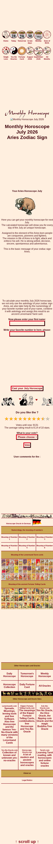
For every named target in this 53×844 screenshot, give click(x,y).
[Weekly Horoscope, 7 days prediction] (38, 39)
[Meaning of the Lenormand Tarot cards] (27, 579)
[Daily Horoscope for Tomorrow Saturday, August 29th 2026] (22, 35)
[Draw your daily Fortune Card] (22, 54)
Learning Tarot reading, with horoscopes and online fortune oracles (45, 758)
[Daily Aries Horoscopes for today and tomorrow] (4, 695)
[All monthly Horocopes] (47, 53)
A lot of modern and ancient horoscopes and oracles (27, 757)
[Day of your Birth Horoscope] (47, 37)
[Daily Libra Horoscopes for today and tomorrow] (29, 695)
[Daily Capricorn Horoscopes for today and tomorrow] (41, 695)
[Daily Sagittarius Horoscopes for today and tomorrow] (37, 695)
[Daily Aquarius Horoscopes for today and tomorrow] (46, 695)
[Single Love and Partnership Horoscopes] (6, 53)
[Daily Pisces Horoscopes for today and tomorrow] (50, 695)
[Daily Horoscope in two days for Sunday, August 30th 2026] (30, 34)
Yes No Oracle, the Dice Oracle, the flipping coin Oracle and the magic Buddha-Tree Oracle (45, 717)
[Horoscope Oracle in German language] (37, 524)
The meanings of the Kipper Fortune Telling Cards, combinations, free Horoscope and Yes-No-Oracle (27, 719)
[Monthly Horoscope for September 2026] (38, 55)
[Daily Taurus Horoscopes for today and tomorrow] (8, 695)
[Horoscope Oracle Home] (6, 37)
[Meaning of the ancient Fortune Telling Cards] (27, 608)
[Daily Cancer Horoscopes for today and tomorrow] (17, 695)
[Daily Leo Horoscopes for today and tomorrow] (21, 695)
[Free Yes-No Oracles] (14, 53)
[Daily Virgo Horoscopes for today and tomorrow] (25, 695)
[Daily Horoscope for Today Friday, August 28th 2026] (14, 35)
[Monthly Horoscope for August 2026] (30, 53)
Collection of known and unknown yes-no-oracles (9, 755)
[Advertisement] (26, 16)
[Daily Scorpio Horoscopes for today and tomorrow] (33, 695)
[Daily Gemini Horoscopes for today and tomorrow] (12, 695)
